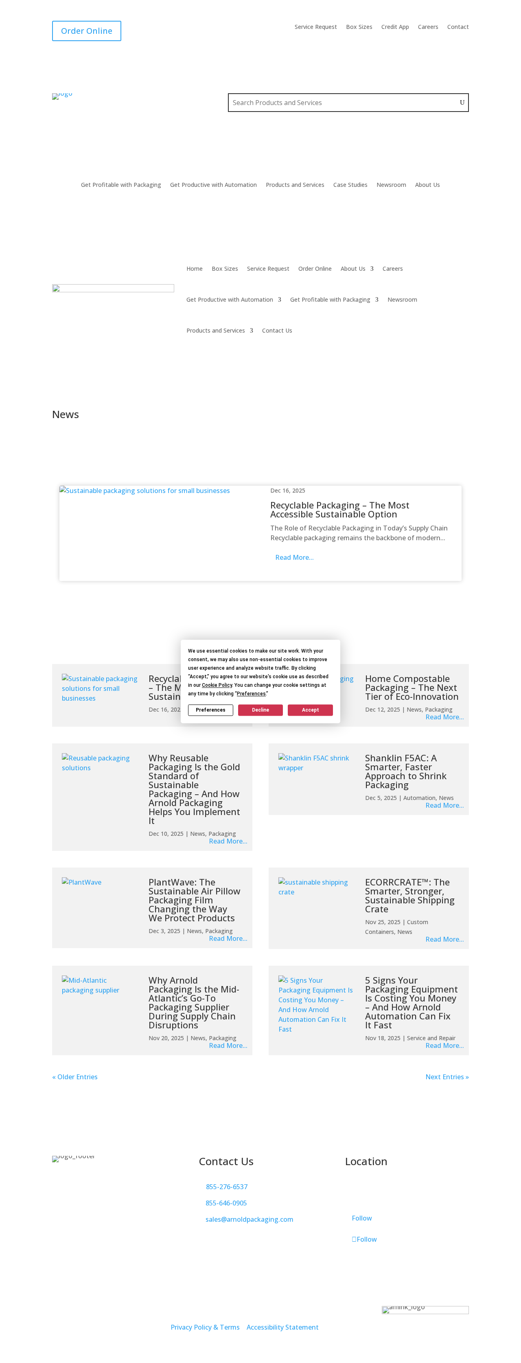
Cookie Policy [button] (217, 685)
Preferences (210, 710)
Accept (310, 710)
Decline (260, 710)
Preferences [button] (251, 694)
